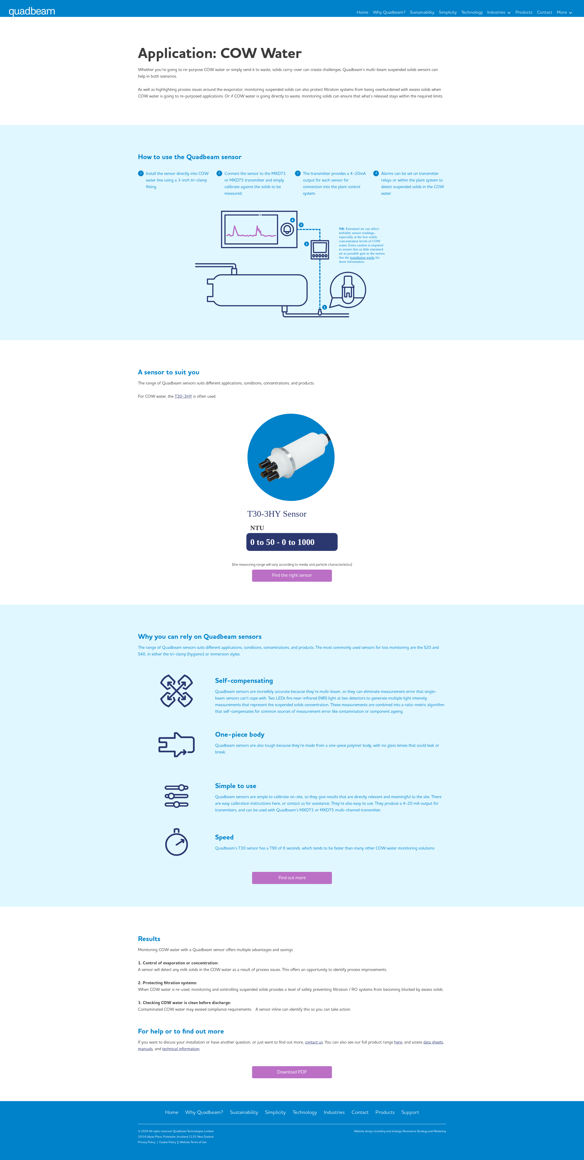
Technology (472, 13)
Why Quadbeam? (389, 13)
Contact (544, 13)
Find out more (292, 878)
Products (524, 13)
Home (362, 13)
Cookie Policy (167, 1142)
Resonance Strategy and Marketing (424, 1131)
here (398, 1042)
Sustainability (422, 13)
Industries (334, 1112)
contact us (314, 1042)
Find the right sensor (292, 575)
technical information (180, 1049)
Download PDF (292, 1072)
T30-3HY (183, 397)
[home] (32, 15)
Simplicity (448, 13)
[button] (499, 12)
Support (410, 1112)
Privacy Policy (146, 1142)
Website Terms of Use (193, 1142)
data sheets (433, 1042)
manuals (145, 1049)
